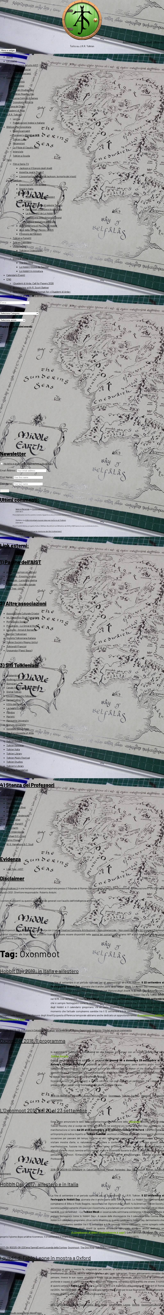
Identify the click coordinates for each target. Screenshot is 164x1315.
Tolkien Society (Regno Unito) (22, 642)
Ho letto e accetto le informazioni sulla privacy (28, 463)
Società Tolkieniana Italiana (21, 637)
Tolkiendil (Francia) (16, 646)
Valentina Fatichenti (152, 1095)
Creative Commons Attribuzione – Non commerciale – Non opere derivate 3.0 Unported (107, 930)
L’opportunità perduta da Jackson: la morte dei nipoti (47, 176)
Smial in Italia (26, 188)
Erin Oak (79, 1304)
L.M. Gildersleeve (15, 831)
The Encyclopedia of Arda (20, 732)
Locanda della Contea (67, 1030)
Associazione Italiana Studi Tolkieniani (143, 41)
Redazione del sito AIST (25, 65)
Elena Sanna (30, 1247)
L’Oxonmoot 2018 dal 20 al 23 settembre (43, 1110)
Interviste (18, 151)
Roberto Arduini (82, 1095)
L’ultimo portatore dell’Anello (41, 221)
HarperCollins (13, 699)
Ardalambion (13, 675)
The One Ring (26, 262)
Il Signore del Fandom (30, 233)
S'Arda (105, 1030)
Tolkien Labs (19, 139)
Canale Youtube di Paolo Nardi (22, 687)
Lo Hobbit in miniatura (31, 271)
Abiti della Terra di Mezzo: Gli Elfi (36, 229)
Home (9, 56)
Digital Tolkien (13, 691)
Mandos (10, 712)
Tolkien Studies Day (23, 89)
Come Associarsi (22, 73)
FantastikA (19, 81)
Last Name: (6, 483)
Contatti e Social (22, 69)
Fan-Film (24, 192)
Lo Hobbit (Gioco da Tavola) (34, 266)
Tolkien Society (59, 1056)
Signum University (16, 724)
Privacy (4, 1312)
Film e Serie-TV (21, 163)
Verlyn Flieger (13, 840)
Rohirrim (96, 1030)
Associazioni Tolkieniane (32, 184)
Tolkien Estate (14, 741)
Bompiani (11, 683)
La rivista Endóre (15, 708)
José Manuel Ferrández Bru (114, 1169)
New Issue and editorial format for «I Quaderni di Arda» (42, 291)
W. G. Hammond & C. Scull (19, 844)
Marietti (10, 716)
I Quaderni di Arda (15, 110)
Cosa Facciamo (14, 77)
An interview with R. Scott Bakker (31, 287)
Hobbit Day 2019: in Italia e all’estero (39, 971)
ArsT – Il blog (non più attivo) (21, 572)
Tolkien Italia (13, 749)
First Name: (6, 477)
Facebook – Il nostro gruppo (21, 576)
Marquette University (17, 720)
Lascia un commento (120, 1030)
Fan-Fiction (25, 201)
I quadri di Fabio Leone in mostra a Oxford (45, 1258)
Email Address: (8, 470)
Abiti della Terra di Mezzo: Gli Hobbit (38, 225)
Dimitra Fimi (13, 811)
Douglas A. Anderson (17, 815)
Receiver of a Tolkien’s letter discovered (34, 295)
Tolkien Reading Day (23, 93)
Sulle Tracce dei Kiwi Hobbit (40, 196)
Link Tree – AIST (14, 588)
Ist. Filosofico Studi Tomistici (22, 617)
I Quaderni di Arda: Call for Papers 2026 (33, 283)
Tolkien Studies (14, 761)
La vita (16, 118)
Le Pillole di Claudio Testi (26, 147)
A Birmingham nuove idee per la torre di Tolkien (45, 520)
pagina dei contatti (102, 934)
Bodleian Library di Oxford (19, 679)
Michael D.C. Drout (16, 836)
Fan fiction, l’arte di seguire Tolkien (44, 205)
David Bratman (14, 803)
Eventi (43, 1030)
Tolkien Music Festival (18, 757)
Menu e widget (8, 50)
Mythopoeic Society (17, 621)
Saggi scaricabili (21, 130)
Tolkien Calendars (22, 242)
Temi (9, 159)
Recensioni (19, 143)
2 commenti (111, 1247)
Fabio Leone (123, 1304)
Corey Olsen (12, 798)
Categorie (5, 308)
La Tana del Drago (15, 106)
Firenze (51, 1030)
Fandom (17, 180)
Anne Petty (12, 794)
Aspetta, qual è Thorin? (31, 172)
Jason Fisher (13, 819)
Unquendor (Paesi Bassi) (19, 650)
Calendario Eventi (15, 275)
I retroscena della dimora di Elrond (44, 217)
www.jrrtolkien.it (9, 888)
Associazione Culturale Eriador (22, 613)
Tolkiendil (100, 1247)
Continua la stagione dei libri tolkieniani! (49, 509)
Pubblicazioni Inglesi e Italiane (29, 122)
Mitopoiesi (18, 85)
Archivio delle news (95, 1304)
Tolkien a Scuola (21, 155)
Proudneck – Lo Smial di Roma (22, 625)
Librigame (18, 254)
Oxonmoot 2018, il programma (32, 1040)
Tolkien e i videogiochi (31, 250)
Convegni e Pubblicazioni (26, 135)
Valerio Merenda (22, 509)
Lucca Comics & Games (25, 98)
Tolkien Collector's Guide (19, 737)
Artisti (112, 1304)
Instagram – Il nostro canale (21, 584)
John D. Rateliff (14, 823)
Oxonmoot (85, 1030)
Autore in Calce (32, 1030)
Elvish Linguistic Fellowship (21, 695)
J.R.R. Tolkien (13, 114)
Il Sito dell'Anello (14, 704)
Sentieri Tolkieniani (16, 633)
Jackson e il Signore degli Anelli (35, 168)
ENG (8, 279)
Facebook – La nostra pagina (21, 580)
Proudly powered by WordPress (25, 1312)
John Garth (12, 827)
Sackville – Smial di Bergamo (21, 629)
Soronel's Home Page (17, 728)
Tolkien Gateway (15, 745)
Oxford (103, 1095)
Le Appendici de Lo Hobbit (40, 213)
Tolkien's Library (15, 765)
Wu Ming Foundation (17, 769)
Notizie (95, 1095)
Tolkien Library (14, 753)
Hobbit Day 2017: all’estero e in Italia (39, 1184)
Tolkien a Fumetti (22, 238)
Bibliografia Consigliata (18, 126)
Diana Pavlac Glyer (16, 807)
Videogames (19, 246)
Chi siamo (11, 60)
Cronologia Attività (23, 102)
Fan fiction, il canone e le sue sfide (44, 209)
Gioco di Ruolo (20, 258)
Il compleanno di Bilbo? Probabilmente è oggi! (98, 1232)
